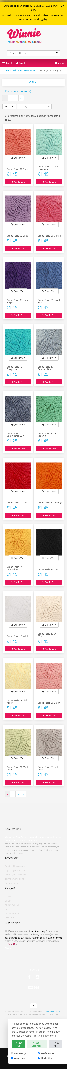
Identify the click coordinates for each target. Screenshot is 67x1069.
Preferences (47, 1053)
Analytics (19, 1058)
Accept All (18, 1044)
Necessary (20, 1053)
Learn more (49, 1035)
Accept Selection (37, 1044)
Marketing (46, 1058)
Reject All (55, 1044)
